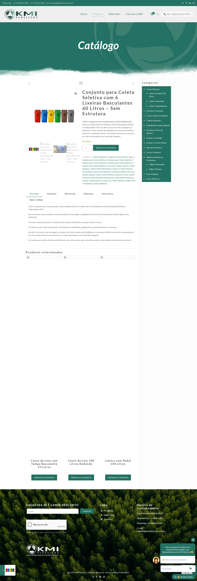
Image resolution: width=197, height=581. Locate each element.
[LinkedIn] (190, 3)
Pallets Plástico (155, 169)
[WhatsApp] (182, 3)
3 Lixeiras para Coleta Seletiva (119, 160)
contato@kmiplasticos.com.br (61, 3)
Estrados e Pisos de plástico (154, 131)
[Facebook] (186, 3)
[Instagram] (193, 3)
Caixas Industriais (156, 101)
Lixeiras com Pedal (154, 138)
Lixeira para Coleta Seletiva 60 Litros (119, 177)
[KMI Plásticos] (22, 14)
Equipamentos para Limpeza (158, 125)
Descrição (34, 194)
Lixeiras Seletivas (100, 183)
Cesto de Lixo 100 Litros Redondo (81, 462)
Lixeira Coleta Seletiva (104, 175)
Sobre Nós (109, 514)
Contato (108, 519)
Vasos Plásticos (152, 179)
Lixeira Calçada (88, 175)
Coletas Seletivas (99, 157)
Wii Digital (124, 572)
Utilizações (51, 194)
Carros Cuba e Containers (157, 116)
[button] (75, 93)
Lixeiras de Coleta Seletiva (113, 180)
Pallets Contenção (157, 164)
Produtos (108, 510)
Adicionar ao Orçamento (106, 148)
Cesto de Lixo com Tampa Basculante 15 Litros (44, 464)
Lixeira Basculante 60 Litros (122, 172)
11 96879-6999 (22, 3)
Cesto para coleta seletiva (117, 166)
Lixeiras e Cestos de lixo (118, 157)
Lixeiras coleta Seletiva (91, 180)
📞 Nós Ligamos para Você (176, 14)
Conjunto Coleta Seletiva (122, 169)
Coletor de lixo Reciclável (100, 169)
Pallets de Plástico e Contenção (154, 158)
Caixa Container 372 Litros (157, 94)
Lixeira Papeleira (96, 177)
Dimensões (88, 194)
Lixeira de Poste (121, 175)
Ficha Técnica (107, 194)
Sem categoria (152, 174)
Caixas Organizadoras (158, 106)
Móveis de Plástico (154, 147)
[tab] (34, 194)
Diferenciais (70, 194)
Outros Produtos (153, 152)
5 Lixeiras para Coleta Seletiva (119, 163)
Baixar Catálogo (36, 200)
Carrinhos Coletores (154, 111)
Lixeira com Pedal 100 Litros (118, 462)
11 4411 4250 (39, 3)
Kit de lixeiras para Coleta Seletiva (96, 172)
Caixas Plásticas (153, 89)
